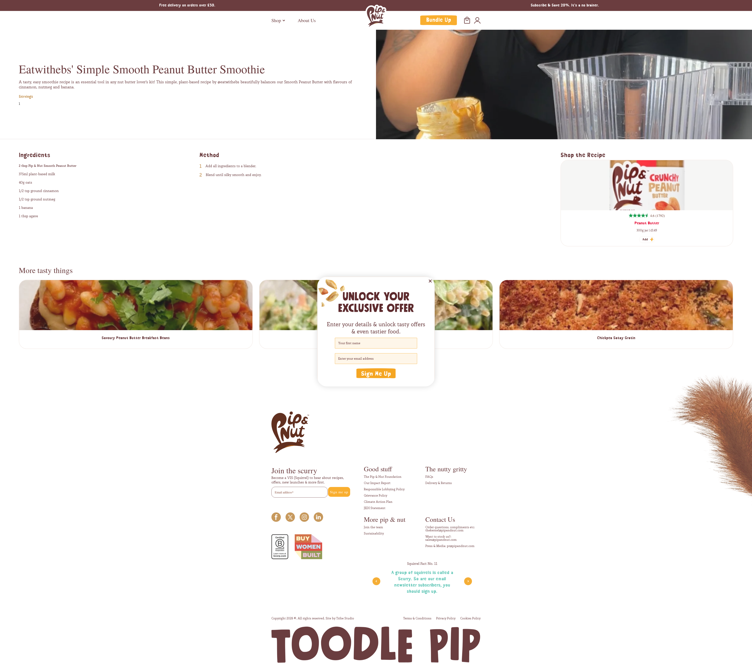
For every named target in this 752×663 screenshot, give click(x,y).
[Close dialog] (430, 281)
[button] (376, 373)
